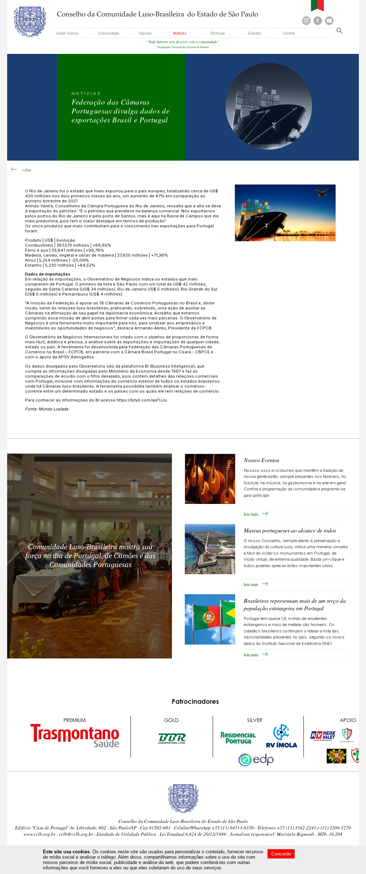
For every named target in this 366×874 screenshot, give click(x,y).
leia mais (253, 514)
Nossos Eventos (261, 460)
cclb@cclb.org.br (76, 834)
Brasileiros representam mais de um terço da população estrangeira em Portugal (295, 604)
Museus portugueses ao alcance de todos (290, 530)
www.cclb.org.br (39, 834)
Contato (288, 33)
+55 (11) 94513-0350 (233, 827)
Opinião (145, 33)
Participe (218, 33)
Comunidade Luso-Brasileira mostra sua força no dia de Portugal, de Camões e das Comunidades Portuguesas (90, 555)
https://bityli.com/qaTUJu (142, 400)
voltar (24, 169)
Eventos (254, 33)
